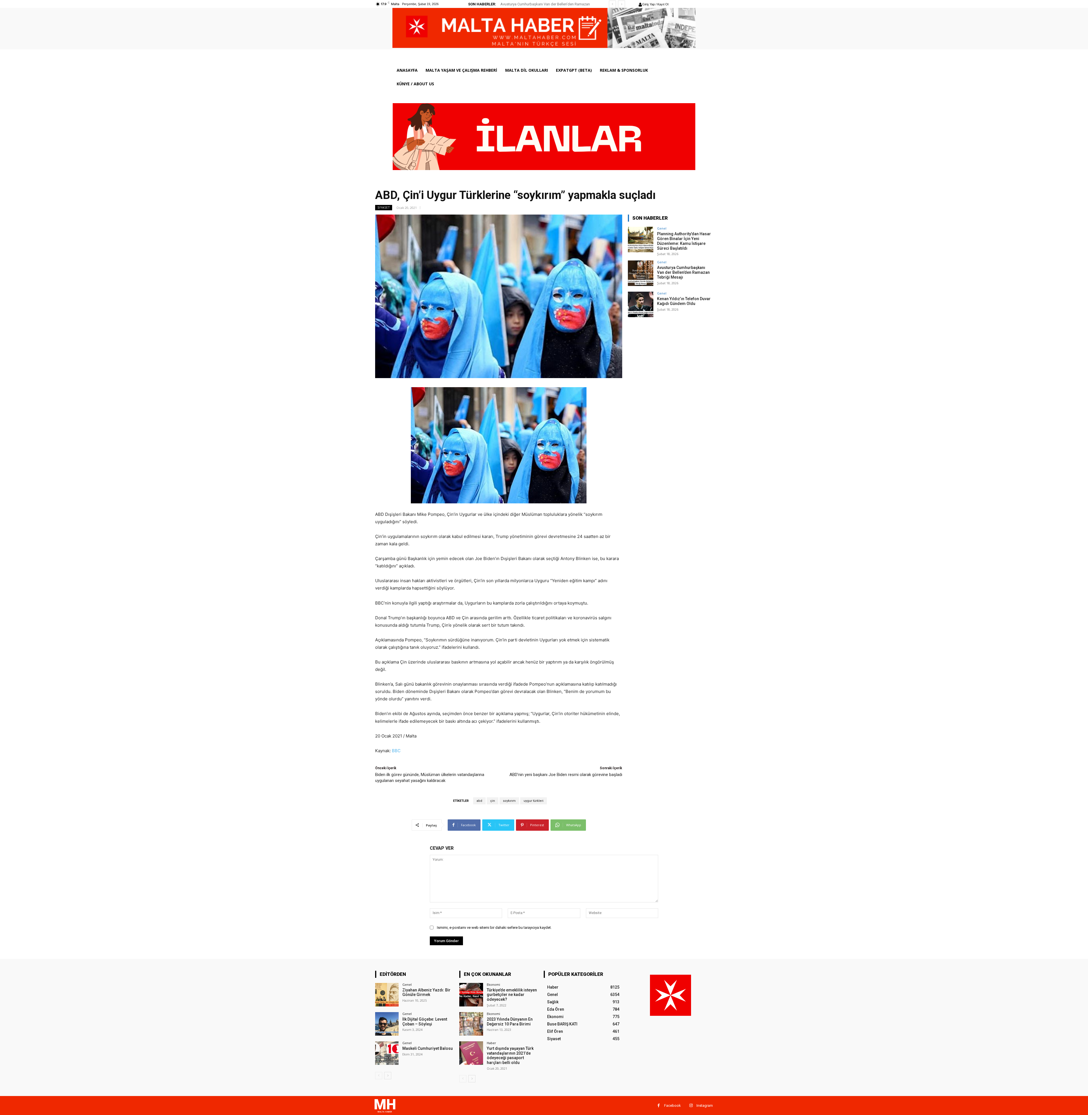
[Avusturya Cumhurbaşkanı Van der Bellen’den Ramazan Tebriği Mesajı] (640, 273)
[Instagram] (691, 1105)
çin (492, 801)
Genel (661, 228)
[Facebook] (659, 1105)
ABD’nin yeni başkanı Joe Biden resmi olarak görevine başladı (565, 774)
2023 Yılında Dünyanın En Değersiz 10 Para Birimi (510, 1021)
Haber (491, 1042)
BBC (396, 750)
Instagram (704, 1105)
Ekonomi (493, 984)
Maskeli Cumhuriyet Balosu (427, 1048)
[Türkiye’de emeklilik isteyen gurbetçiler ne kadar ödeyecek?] (471, 994)
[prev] (612, 4)
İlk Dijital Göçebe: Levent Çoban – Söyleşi (424, 1021)
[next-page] (387, 1075)
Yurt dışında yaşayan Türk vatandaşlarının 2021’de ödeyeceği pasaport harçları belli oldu (510, 1055)
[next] (621, 4)
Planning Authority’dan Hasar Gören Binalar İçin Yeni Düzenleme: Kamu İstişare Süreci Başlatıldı (684, 241)
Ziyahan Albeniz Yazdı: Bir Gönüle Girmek (426, 992)
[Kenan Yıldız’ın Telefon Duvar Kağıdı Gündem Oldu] (640, 304)
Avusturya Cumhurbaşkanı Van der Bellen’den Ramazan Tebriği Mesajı (683, 272)
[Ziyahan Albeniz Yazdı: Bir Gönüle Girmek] (387, 994)
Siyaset (383, 207)
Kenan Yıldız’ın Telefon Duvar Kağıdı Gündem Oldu (540, 4)
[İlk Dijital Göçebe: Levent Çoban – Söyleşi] (387, 1024)
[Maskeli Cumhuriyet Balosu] (387, 1053)
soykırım (509, 801)
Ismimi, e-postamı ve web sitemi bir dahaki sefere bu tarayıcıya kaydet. (494, 927)
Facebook (672, 1105)
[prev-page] (378, 1075)
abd (479, 801)
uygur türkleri (533, 801)
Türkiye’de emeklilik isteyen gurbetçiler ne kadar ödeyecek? (512, 995)
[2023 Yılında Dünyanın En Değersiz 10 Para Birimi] (471, 1024)
